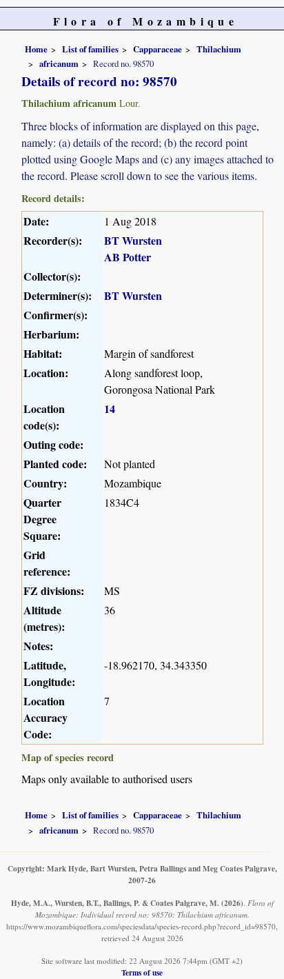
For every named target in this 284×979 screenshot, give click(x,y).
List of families (90, 49)
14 (109, 408)
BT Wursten (133, 240)
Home (36, 49)
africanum (59, 63)
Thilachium (218, 49)
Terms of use (142, 972)
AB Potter (127, 257)
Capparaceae (157, 49)
